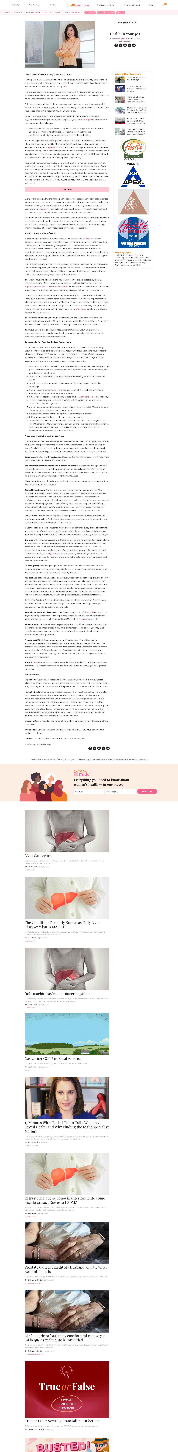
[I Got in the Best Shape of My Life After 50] (120, 80)
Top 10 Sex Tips (127, 258)
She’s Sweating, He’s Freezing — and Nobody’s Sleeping (136, 88)
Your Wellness (34, 5)
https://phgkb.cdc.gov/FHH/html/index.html (46, 286)
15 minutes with (31, 1145)
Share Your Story (106, 12)
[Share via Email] (134, 45)
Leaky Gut (139, 258)
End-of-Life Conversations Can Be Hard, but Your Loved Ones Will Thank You (137, 121)
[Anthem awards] (133, 202)
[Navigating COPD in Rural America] (67, 1034)
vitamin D (83, 397)
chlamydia (89, 612)
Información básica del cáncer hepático (57, 993)
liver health (30, 870)
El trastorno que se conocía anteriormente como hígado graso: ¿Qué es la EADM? (65, 1200)
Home (120, 23)
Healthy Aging (130, 23)
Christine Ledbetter (35, 1280)
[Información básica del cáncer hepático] (67, 969)
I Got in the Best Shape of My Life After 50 (136, 79)
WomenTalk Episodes (73, 12)
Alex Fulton (32, 938)
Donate (121, 12)
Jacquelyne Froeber (35, 1429)
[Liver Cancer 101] (67, 831)
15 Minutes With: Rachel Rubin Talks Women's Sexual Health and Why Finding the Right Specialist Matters (66, 1127)
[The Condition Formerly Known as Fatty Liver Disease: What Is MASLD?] (67, 898)
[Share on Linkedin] (129, 45)
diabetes (29, 242)
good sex (18, 12)
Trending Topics (123, 252)
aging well (36, 744)
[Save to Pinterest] (125, 45)
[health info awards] (133, 232)
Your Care (53, 5)
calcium (43, 209)
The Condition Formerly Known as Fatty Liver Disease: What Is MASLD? (62, 924)
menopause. (61, 86)
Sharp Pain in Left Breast (124, 255)
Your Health (15, 5)
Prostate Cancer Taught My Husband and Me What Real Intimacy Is (66, 1269)
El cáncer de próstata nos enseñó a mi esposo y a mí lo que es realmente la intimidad (64, 1337)
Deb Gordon (32, 1067)
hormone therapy (49, 390)
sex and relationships (34, 1283)
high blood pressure (57, 553)
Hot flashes (34, 135)
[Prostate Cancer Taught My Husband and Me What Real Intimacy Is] (67, 1243)
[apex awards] (133, 174)
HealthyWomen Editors (121, 38)
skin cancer (81, 309)
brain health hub (33, 12)
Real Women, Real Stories (105, 5)
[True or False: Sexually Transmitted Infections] (67, 1389)
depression (52, 147)
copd (27, 1070)
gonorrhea (85, 619)
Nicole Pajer (32, 1142)
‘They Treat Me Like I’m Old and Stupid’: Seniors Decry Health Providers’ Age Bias (136, 131)
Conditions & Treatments (132, 5)
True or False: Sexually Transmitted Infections (62, 1420)
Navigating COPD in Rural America (53, 1058)
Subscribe (90, 12)
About (151, 5)
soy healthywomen (52, 12)
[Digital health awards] (133, 149)
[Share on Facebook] (116, 45)
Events (7, 12)
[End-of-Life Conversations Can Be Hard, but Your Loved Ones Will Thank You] (120, 121)
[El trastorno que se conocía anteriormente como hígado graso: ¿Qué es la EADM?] (67, 1174)
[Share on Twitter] (120, 45)
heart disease (91, 238)
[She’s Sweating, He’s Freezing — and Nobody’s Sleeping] (120, 88)
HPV (106, 578)
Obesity (36, 662)
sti (26, 1432)
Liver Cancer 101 (38, 855)
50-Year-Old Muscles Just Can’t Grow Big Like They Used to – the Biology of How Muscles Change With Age (137, 110)
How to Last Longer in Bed (130, 265)
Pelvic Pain (142, 260)
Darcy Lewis (32, 867)
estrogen (88, 119)
